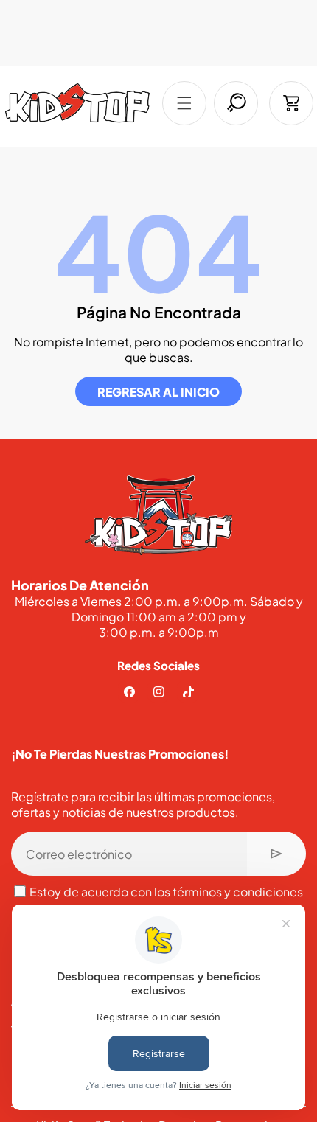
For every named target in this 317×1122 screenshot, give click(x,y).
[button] (184, 103)
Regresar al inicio (158, 392)
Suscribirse (276, 854)
